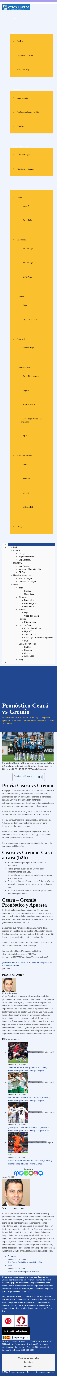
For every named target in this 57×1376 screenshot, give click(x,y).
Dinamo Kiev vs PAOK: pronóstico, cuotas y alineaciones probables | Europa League (28, 1069)
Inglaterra (16, 89)
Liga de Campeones (20, 146)
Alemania (21, 240)
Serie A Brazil (29, 404)
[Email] (30, 1173)
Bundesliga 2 (28, 262)
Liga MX (27, 390)
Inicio (14, 18)
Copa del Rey (23, 69)
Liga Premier (22, 98)
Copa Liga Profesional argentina (38, 637)
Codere (26, 493)
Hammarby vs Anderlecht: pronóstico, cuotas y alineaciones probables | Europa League (29, 1099)
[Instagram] (35, 1173)
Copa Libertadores (31, 376)
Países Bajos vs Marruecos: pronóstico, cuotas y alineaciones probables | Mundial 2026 (30, 1162)
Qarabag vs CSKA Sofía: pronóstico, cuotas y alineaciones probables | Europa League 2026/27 (29, 1129)
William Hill (28, 507)
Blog (19, 527)
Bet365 (26, 464)
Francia (20, 296)
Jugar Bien (28, 1362)
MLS (25, 436)
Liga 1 (25, 305)
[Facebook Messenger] (40, 1173)
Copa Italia (27, 220)
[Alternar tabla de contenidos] (39, 777)
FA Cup (20, 126)
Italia (19, 197)
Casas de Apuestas (25, 456)
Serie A (26, 206)
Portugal (21, 339)
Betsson (26, 478)
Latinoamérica (23, 367)
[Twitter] (21, 1173)
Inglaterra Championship (28, 112)
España (15, 32)
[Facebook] (16, 1173)
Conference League (25, 169)
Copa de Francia (30, 319)
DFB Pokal (27, 277)
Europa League (24, 155)
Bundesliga (28, 248)
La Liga (20, 41)
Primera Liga (28, 348)
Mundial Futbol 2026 (37, 1142)
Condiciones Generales (28, 1358)
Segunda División (25, 55)
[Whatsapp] (26, 1173)
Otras (14, 188)
